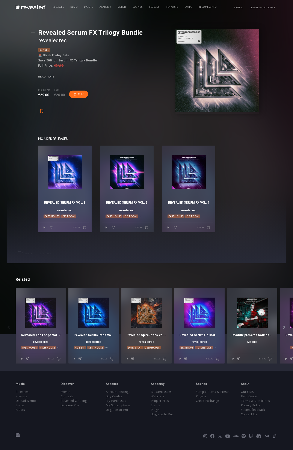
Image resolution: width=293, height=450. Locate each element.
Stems (155, 405)
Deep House (95, 347)
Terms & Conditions (255, 401)
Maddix (252, 341)
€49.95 (263, 359)
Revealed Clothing (74, 401)
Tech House (47, 347)
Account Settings (118, 392)
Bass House (52, 216)
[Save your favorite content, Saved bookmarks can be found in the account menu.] (41, 109)
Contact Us (249, 414)
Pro (56, 90)
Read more (46, 76)
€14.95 (51, 359)
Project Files (160, 401)
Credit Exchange (207, 401)
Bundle (44, 49)
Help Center (249, 396)
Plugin (155, 410)
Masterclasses (161, 392)
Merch (122, 6)
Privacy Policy (251, 405)
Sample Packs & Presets (213, 392)
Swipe (188, 6)
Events (88, 6)
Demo (74, 6)
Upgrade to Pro (117, 410)
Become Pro (70, 405)
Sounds (138, 6)
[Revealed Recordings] (31, 7)
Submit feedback (253, 410)
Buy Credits (114, 396)
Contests (67, 396)
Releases (58, 6)
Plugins (154, 6)
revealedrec (52, 40)
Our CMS (247, 392)
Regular (44, 90)
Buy (81, 94)
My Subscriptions (118, 405)
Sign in (238, 7)
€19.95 (77, 227)
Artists (20, 410)
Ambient (80, 347)
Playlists (172, 6)
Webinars (157, 396)
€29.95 (210, 359)
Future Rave (204, 347)
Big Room (69, 216)
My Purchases (116, 401)
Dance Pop (134, 347)
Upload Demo (26, 401)
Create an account (262, 7)
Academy (105, 6)
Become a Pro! (207, 6)
